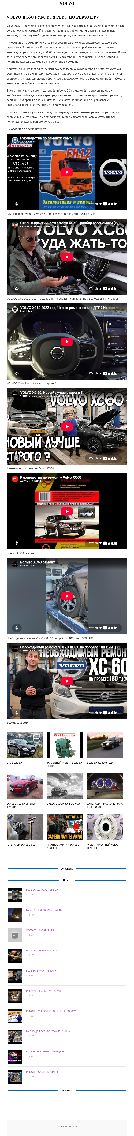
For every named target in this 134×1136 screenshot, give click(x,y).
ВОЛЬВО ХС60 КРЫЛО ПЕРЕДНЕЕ (45, 1051)
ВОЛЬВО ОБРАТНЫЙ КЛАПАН (42, 950)
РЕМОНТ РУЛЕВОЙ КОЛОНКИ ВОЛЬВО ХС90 (51, 1011)
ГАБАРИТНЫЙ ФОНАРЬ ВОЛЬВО (44, 910)
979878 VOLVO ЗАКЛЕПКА (40, 930)
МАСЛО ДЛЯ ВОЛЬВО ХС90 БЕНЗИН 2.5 (48, 1031)
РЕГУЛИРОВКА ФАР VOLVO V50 (43, 990)
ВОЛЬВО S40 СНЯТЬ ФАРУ (41, 970)
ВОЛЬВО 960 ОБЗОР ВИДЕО (42, 889)
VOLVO (67, 3)
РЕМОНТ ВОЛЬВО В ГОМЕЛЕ (42, 1071)
